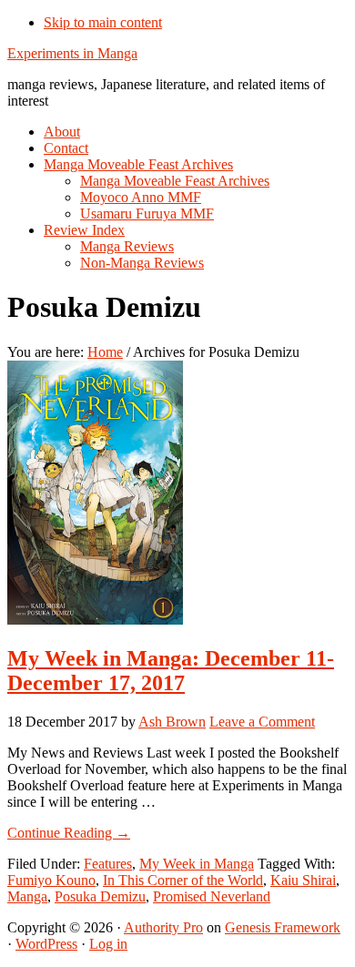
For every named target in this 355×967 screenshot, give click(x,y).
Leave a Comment (262, 721)
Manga (27, 896)
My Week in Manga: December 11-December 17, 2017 (170, 670)
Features (108, 863)
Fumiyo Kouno (51, 880)
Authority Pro (163, 927)
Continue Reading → (68, 832)
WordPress (46, 944)
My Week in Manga (196, 863)
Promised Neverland (211, 896)
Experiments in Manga (72, 53)
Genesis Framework (282, 927)
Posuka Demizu (100, 896)
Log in (108, 944)
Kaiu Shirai (303, 880)
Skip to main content (103, 22)
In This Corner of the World (183, 880)
